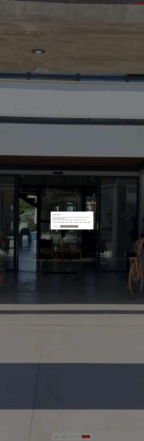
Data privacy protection (82, 219)
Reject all (56, 226)
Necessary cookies (57, 222)
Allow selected (65, 226)
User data (85, 222)
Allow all (74, 226)
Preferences (76, 222)
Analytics (67, 222)
